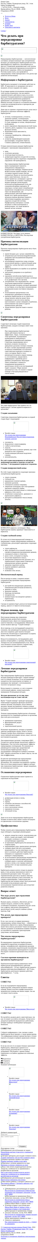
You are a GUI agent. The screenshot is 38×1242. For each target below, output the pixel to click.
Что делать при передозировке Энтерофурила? (19, 1097)
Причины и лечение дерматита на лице (14, 1165)
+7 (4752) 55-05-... (12, 7)
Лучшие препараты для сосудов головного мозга (18, 1157)
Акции (7, 20)
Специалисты (9, 22)
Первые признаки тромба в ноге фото (14, 1161)
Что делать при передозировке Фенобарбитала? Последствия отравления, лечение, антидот (19, 437)
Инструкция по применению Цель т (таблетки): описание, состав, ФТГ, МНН (19, 1200)
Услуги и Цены (10, 16)
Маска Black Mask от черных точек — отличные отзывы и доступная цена (18, 1208)
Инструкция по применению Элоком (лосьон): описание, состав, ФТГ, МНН (21, 1215)
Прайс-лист (9, 25)
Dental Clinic (5, 2)
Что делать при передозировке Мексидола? (20, 1009)
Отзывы (7, 23)
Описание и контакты (12, 27)
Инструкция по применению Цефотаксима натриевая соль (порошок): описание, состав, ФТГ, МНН (20, 1192)
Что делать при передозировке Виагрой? (19, 794)
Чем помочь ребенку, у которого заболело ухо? (17, 1183)
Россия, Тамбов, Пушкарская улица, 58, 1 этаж (17, 4)
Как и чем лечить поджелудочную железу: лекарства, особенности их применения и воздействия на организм (15, 1174)
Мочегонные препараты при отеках (13, 1180)
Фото (7, 18)
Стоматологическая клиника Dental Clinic (16, 1227)
